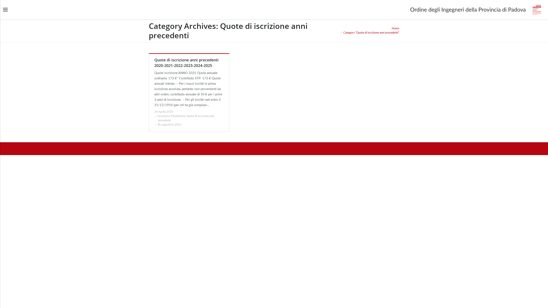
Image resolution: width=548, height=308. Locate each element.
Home (395, 28)
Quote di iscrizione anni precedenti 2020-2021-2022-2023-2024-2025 (186, 62)
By (170, 124)
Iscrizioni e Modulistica (171, 116)
